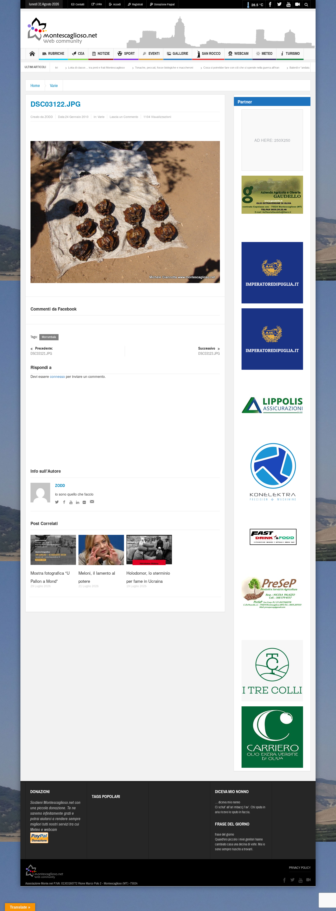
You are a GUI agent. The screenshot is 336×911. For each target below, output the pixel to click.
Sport (129, 53)
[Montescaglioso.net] (62, 29)
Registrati (137, 4)
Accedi (117, 4)
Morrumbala (49, 337)
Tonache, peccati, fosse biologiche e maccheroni (124, 67)
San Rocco (211, 53)
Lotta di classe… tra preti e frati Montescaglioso (57, 67)
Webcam (241, 53)
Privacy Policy (300, 868)
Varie (54, 85)
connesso (57, 376)
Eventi (154, 53)
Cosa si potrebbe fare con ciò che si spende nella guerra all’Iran (202, 67)
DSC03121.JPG (42, 351)
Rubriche (56, 53)
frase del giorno (224, 834)
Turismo (293, 53)
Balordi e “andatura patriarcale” (268, 67)
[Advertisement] (221, 45)
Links (99, 4)
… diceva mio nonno (227, 802)
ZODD (60, 485)
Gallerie (180, 53)
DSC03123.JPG (209, 351)
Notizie (104, 53)
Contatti (80, 4)
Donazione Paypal (164, 4)
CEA (81, 53)
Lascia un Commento (124, 116)
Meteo (267, 53)
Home (35, 85)
